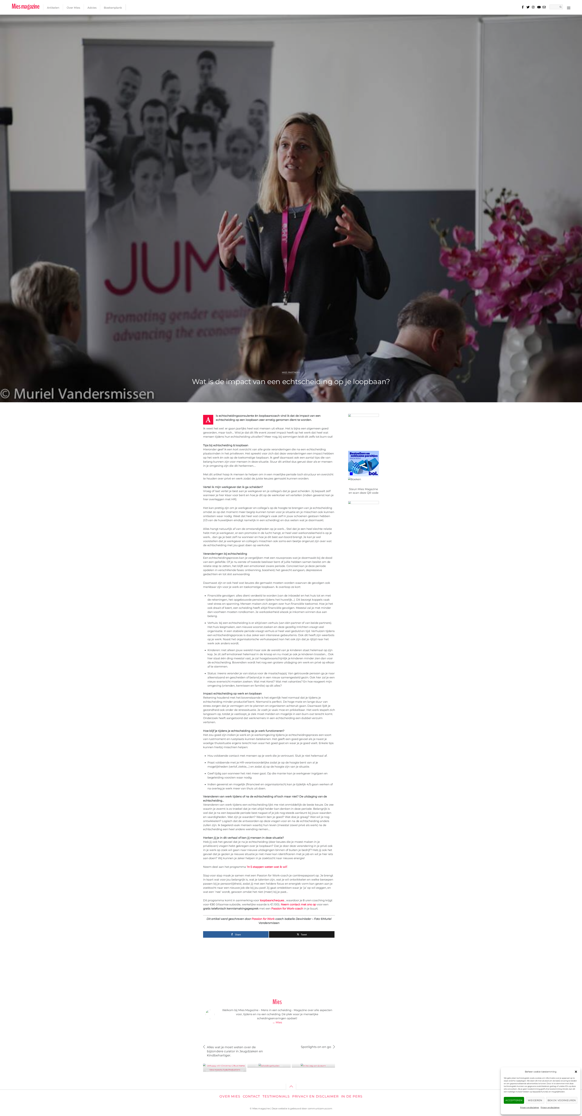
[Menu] (568, 8)
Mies (13, 20)
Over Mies (73, 7)
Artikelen (53, 7)
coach (527, 19)
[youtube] (538, 6)
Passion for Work (263, 919)
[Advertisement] (269, 966)
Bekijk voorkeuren (562, 1100)
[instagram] (533, 6)
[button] (575, 1071)
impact (542, 19)
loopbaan (553, 19)
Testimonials (276, 1096)
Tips (236, 1066)
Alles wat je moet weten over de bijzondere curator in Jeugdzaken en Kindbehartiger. (235, 1051)
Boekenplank (113, 7)
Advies (91, 7)
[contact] (544, 6)
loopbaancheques (271, 900)
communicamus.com (320, 1108)
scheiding (566, 19)
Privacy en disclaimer (529, 1107)
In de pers (352, 1096)
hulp (535, 19)
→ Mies (277, 1022)
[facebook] (522, 6)
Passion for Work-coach (287, 908)
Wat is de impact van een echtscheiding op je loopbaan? (291, 381)
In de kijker (228, 1066)
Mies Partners (291, 372)
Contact (251, 1096)
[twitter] (527, 6)
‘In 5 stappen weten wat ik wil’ (267, 867)
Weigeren (535, 1100)
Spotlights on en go (316, 1047)
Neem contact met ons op (298, 904)
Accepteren (513, 1100)
